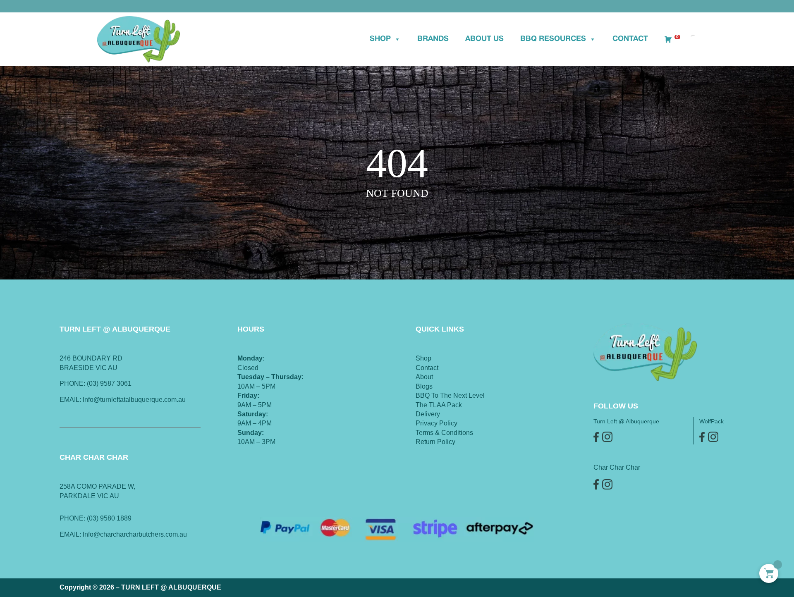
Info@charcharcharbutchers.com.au (135, 534)
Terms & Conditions (444, 432)
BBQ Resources (553, 39)
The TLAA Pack (439, 404)
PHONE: (73, 518)
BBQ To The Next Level (450, 395)
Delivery (428, 414)
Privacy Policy (436, 423)
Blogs (424, 386)
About (424, 376)
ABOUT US (484, 39)
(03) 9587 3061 (109, 383)
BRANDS (433, 39)
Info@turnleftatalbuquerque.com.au (134, 399)
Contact (630, 39)
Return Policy (435, 441)
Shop (380, 39)
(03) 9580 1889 (109, 518)
